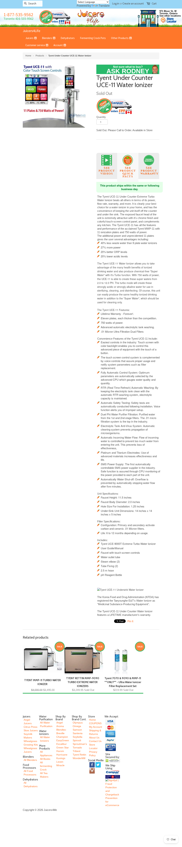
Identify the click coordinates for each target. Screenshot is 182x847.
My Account (95, 726)
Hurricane (61, 754)
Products (40, 55)
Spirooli (77, 740)
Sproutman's (80, 744)
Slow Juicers (31, 730)
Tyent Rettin (79, 754)
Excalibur (61, 744)
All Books (45, 758)
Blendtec (61, 729)
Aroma (60, 726)
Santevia (77, 733)
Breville (60, 733)
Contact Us (95, 741)
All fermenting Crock (46, 766)
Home (92, 719)
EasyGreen (62, 740)
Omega (77, 726)
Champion (62, 736)
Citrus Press (30, 726)
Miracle (60, 765)
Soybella (77, 736)
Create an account (133, 3)
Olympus (78, 722)
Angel (59, 722)
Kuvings (60, 758)
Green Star (62, 747)
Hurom (60, 751)
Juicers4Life (31, 30)
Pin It (130, 621)
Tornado (77, 747)
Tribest (76, 751)
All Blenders (30, 760)
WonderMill (79, 758)
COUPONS (95, 723)
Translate (104, 5)
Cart (154, 3)
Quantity (101, 117)
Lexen (59, 761)
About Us (94, 737)
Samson (77, 729)
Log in (115, 3)
